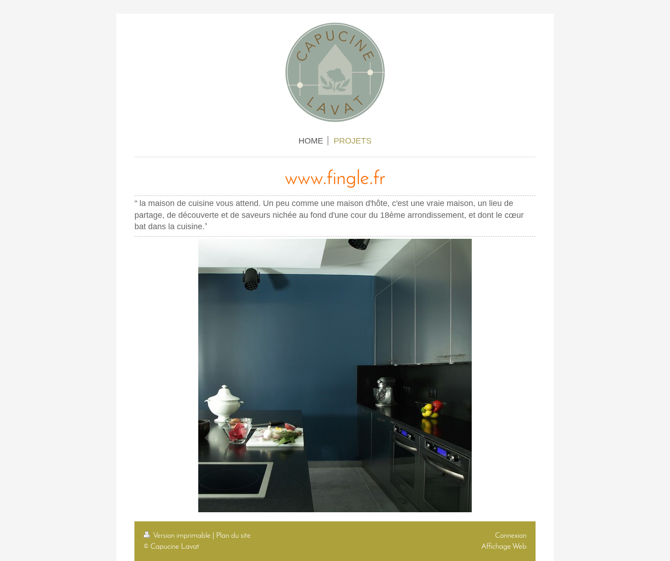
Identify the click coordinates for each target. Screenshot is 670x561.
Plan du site (233, 536)
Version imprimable (182, 536)
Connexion (510, 536)
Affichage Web (503, 547)
